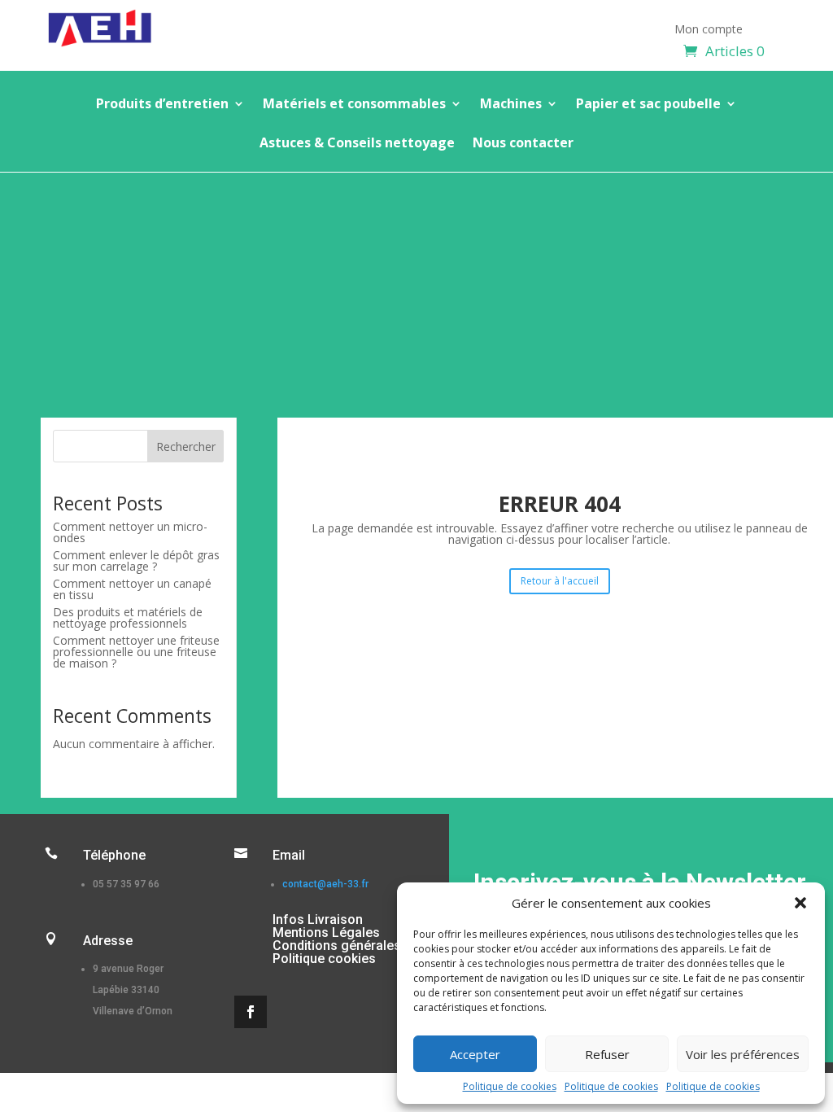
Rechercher (186, 446)
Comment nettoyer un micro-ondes (130, 532)
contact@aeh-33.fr (325, 884)
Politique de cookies (509, 1086)
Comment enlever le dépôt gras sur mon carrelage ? (136, 560)
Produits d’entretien (162, 105)
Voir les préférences (743, 1054)
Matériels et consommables (354, 105)
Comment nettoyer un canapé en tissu (132, 589)
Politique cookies (324, 958)
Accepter (475, 1054)
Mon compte (708, 30)
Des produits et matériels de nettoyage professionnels (128, 617)
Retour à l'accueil (560, 581)
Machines (511, 105)
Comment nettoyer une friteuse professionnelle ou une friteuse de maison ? (136, 652)
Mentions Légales (326, 932)
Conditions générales (337, 945)
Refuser (607, 1054)
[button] (800, 903)
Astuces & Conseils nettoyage (357, 144)
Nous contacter (523, 144)
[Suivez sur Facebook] (250, 1012)
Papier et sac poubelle (648, 105)
